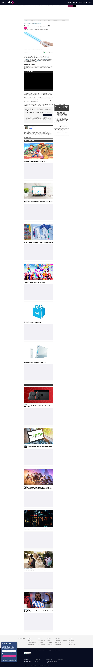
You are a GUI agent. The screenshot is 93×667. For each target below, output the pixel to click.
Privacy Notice (29, 118)
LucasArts (27, 59)
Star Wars (46, 59)
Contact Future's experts (39, 657)
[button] (90, 2)
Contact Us (48, 657)
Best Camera (71, 638)
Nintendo (34, 23)
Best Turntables (57, 638)
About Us (25, 657)
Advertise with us (49, 659)
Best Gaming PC (40, 642)
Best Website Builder (31, 644)
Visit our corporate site (59, 650)
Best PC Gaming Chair (41, 644)
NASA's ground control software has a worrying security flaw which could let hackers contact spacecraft (62, 114)
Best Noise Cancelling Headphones (61, 640)
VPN (45, 5)
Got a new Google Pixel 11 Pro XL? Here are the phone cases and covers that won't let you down (62, 120)
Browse (59, 5)
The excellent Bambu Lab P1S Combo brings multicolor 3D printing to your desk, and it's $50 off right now (62, 108)
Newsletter (51, 52)
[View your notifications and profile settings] (87, 2)
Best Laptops (40, 638)
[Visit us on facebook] (73, 2)
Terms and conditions (61, 657)
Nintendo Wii (39, 23)
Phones (19, 5)
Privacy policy (26, 659)
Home (53, 5)
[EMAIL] (33, 128)
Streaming (34, 5)
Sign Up (9, 656)
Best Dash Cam (71, 640)
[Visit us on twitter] (75, 2)
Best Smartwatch (50, 644)
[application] (38, 81)
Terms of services (37, 117)
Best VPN (63, 20)
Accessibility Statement (28, 661)
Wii (47, 57)
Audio (42, 5)
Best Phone (49, 638)
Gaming (25, 23)
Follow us (46, 52)
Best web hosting (47, 20)
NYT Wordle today (56, 20)
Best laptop (39, 20)
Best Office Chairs (58, 644)
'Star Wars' (39, 54)
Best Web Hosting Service (32, 642)
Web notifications (60, 659)
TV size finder (32, 20)
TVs (30, 5)
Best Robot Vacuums (72, 644)
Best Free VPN (30, 640)
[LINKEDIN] (31, 128)
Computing (24, 5)
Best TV (48, 640)
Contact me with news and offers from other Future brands (9, 653)
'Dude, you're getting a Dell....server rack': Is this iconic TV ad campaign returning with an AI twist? (62, 126)
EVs (56, 5)
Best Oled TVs (49, 642)
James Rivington (30, 27)
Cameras (49, 5)
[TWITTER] (29, 128)
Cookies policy (37, 659)
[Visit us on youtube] (76, 2)
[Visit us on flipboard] (78, 2)
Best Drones (71, 642)
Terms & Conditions (8, 660)
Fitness (38, 5)
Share (26, 52)
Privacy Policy (12, 659)
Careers (36, 661)
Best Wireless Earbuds (59, 642)
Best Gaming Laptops (41, 640)
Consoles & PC (30, 23)
